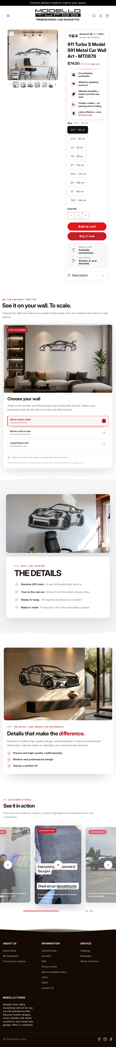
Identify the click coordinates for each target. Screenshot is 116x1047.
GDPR (45, 982)
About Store (9, 950)
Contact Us (48, 988)
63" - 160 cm (77, 182)
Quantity (72, 208)
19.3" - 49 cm (78, 129)
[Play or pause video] (8, 865)
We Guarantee (10, 956)
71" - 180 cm (77, 191)
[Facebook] (99, 1039)
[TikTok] (111, 1039)
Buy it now (87, 236)
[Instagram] (105, 1039)
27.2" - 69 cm (78, 138)
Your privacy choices (14, 961)
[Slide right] (55, 84)
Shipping (85, 950)
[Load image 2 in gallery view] (23, 84)
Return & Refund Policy (54, 972)
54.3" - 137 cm (78, 174)
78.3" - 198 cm (78, 200)
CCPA (45, 977)
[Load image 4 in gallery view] (37, 84)
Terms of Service (89, 961)
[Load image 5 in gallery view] (44, 84)
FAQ (44, 961)
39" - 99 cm (77, 156)
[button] (8, 15)
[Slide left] (10, 84)
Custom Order (49, 950)
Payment (46, 956)
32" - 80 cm (77, 147)
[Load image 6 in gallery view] (51, 84)
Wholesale (85, 956)
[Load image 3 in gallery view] (30, 84)
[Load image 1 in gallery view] (16, 84)
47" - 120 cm (77, 165)
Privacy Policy (49, 966)
